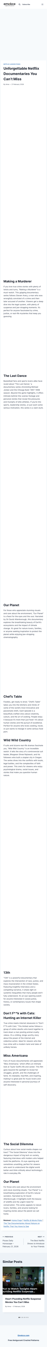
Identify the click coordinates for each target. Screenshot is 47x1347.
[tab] (19, 1317)
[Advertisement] (23, 32)
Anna (7, 84)
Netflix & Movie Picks (11, 64)
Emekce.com (23, 1335)
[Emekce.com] (10, 4)
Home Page (17, 1220)
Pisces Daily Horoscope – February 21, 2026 (10, 1242)
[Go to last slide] (6, 1291)
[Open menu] (42, 4)
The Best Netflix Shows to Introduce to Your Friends (35, 1242)
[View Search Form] (19, 4)
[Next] (41, 1291)
